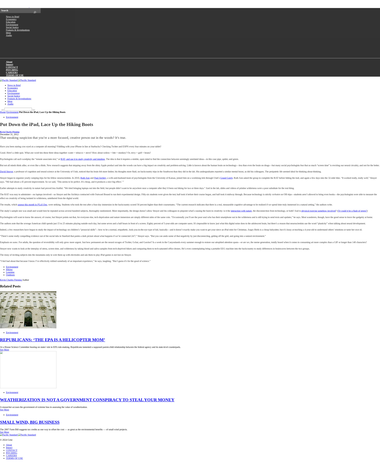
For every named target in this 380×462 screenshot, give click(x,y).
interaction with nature (241, 211)
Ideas (8, 32)
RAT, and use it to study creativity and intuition (83, 159)
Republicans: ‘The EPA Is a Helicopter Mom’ (52, 339)
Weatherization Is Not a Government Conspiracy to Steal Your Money (87, 399)
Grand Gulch (226, 178)
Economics (11, 19)
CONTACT (12, 67)
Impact (9, 64)
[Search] (35, 10)
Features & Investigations (18, 30)
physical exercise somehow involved (318, 211)
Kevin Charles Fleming (9, 132)
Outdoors (10, 275)
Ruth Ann (85, 178)
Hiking (9, 269)
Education (10, 22)
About (9, 62)
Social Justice (12, 27)
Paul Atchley (100, 178)
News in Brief (12, 16)
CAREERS (12, 72)
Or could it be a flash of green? (352, 211)
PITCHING (12, 70)
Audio (9, 35)
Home (3, 112)
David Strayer (6, 171)
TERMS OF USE (15, 75)
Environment (12, 24)
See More (4, 349)
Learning (10, 272)
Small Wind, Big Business (30, 422)
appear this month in (32, 204)
